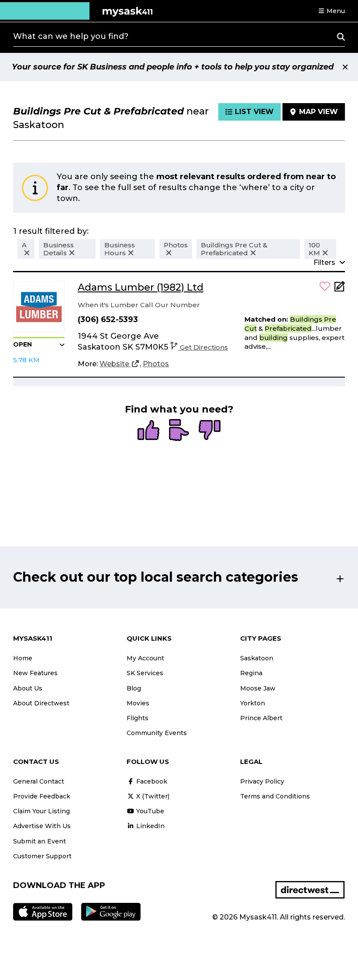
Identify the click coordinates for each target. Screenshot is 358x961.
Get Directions (204, 347)
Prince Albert (261, 718)
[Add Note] (339, 289)
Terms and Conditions (275, 796)
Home (22, 658)
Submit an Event (39, 841)
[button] (331, 11)
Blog (134, 688)
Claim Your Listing (41, 811)
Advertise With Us (42, 826)
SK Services (145, 673)
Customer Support (42, 856)
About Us (27, 688)
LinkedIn (149, 826)
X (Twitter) (151, 796)
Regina (251, 673)
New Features (35, 673)
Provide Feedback (41, 796)
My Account (145, 658)
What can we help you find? (70, 36)
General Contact (38, 781)
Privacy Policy (262, 781)
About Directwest (41, 703)
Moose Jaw (257, 688)
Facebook (150, 781)
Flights (137, 718)
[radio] (148, 431)
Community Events (157, 733)
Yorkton (252, 703)
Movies (138, 703)
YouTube (149, 811)
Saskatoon (256, 658)
